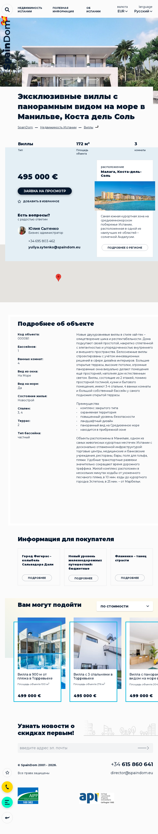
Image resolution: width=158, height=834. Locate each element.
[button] (64, 80)
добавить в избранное (41, 201)
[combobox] (124, 606)
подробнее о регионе (125, 247)
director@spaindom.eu (132, 773)
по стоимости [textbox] (114, 606)
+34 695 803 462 (41, 241)
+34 (132, 764)
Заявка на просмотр (45, 191)
